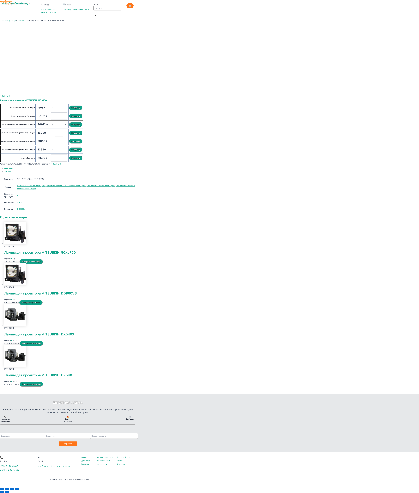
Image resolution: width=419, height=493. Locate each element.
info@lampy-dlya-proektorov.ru (76, 9)
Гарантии (85, 464)
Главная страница (8, 20)
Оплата (84, 457)
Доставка (85, 460)
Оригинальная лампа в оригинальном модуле (18, 133)
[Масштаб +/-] (17, 489)
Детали (7, 171)
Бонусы (120, 460)
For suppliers (101, 464)
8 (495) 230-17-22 (48, 12)
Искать (96, 5)
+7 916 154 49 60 (48, 9)
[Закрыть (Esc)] (2, 489)
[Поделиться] (7, 489)
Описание (8, 168)
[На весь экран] (12, 489)
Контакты (121, 464)
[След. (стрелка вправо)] (7, 492)
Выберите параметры (31, 262)
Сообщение (130, 419)
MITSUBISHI (5, 96)
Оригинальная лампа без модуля (22, 108)
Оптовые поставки (104, 457)
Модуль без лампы (28, 158)
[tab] (69, 168)
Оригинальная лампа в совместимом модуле (18, 124)
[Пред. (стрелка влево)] (2, 492)
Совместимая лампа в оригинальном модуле (18, 149)
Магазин (21, 20)
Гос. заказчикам (103, 460)
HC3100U (21, 209)
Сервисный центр (124, 457)
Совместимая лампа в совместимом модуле (18, 141)
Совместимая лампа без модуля (23, 116)
